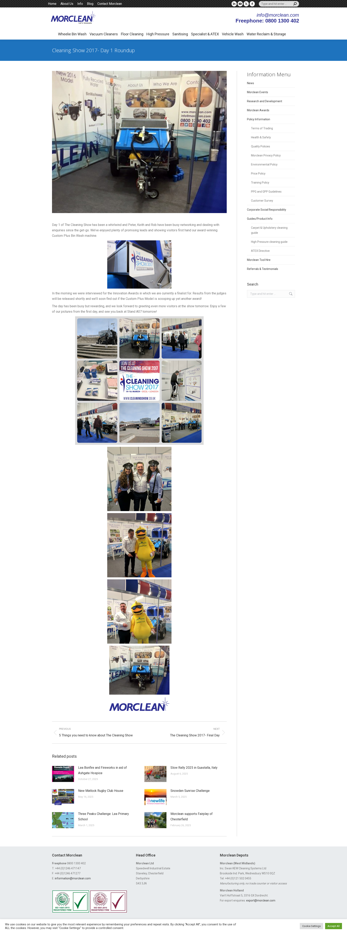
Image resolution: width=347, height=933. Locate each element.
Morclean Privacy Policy (266, 155)
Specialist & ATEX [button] (205, 34)
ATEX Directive (260, 250)
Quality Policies (260, 146)
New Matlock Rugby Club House (100, 791)
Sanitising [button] (180, 34)
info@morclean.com (278, 15)
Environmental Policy (264, 164)
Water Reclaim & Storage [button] (266, 34)
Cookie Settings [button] (311, 926)
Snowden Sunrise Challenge (190, 791)
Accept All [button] (334, 926)
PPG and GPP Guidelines (266, 191)
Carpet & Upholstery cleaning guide (269, 230)
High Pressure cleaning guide (269, 241)
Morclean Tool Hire (258, 259)
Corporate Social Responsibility (266, 209)
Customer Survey (262, 200)
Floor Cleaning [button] (132, 34)
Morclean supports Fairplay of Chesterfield (191, 816)
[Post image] (63, 774)
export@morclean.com (260, 900)
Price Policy (258, 173)
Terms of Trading (262, 128)
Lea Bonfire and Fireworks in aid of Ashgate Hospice (102, 770)
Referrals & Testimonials (262, 269)
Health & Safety (261, 137)
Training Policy (260, 182)
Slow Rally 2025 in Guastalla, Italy (193, 768)
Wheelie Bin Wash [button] (72, 34)
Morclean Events (257, 92)
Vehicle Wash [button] (233, 34)
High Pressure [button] (157, 34)
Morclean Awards (258, 110)
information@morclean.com (73, 878)
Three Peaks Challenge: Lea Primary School (103, 816)
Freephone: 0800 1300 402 (267, 20)
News (250, 83)
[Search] (295, 4)
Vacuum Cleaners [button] (104, 34)
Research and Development (264, 101)
